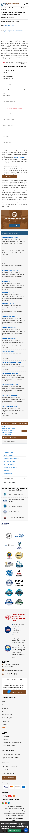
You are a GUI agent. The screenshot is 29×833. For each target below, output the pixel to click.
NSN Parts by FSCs (8, 478)
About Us (4, 705)
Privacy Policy (6, 736)
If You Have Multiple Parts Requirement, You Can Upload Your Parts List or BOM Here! (14, 219)
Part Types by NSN (7, 714)
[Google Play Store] (6, 802)
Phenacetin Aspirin (8, 452)
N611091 (10, 281)
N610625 (10, 237)
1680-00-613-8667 (9, 26)
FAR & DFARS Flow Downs (9, 766)
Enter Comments (6, 140)
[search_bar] (24, 3)
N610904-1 (9, 327)
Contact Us (5, 708)
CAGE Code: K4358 (6, 434)
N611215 (10, 406)
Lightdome (6, 470)
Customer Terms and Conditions (11, 754)
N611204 (11, 362)
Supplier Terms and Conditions (10, 757)
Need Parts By (6, 88)
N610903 (8, 304)
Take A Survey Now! (17, 692)
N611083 (9, 247)
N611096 (10, 292)
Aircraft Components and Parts (11, 458)
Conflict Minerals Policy (8, 745)
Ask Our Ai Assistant (8, 777)
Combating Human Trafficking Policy (12, 742)
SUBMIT (10, 177)
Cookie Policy (5, 739)
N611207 (10, 373)
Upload (14, 226)
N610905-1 (9, 338)
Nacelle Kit (6, 449)
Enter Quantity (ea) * (7, 82)
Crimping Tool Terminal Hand (11, 467)
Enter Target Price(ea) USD (9, 99)
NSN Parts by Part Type (9, 441)
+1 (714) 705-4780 (11, 674)
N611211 (10, 395)
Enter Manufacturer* (8, 76)
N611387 (3, 426)
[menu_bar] (27, 3)
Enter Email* (5, 134)
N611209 (10, 384)
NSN (4, 93)
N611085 (10, 258)
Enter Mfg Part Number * (9, 70)
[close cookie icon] (27, 827)
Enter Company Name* (8, 117)
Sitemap (5, 724)
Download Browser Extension (11, 799)
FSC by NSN (5, 721)
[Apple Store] (3, 802)
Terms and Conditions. (19, 157)
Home (2, 8)
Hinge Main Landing (9, 464)
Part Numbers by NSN (9, 482)
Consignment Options (8, 773)
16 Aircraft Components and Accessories (14, 36)
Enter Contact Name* (7, 111)
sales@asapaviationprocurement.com (14, 670)
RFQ (24, 431)
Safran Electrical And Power (8, 428)
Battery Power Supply (9, 446)
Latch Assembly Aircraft (9, 461)
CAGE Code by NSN (7, 718)
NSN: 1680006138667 (7, 432)
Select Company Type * (8, 123)
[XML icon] (3, 727)
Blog (3, 711)
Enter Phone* (5, 129)
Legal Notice (5, 770)
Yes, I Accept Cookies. (14, 830)
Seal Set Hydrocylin (8, 455)
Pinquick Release (8, 473)
